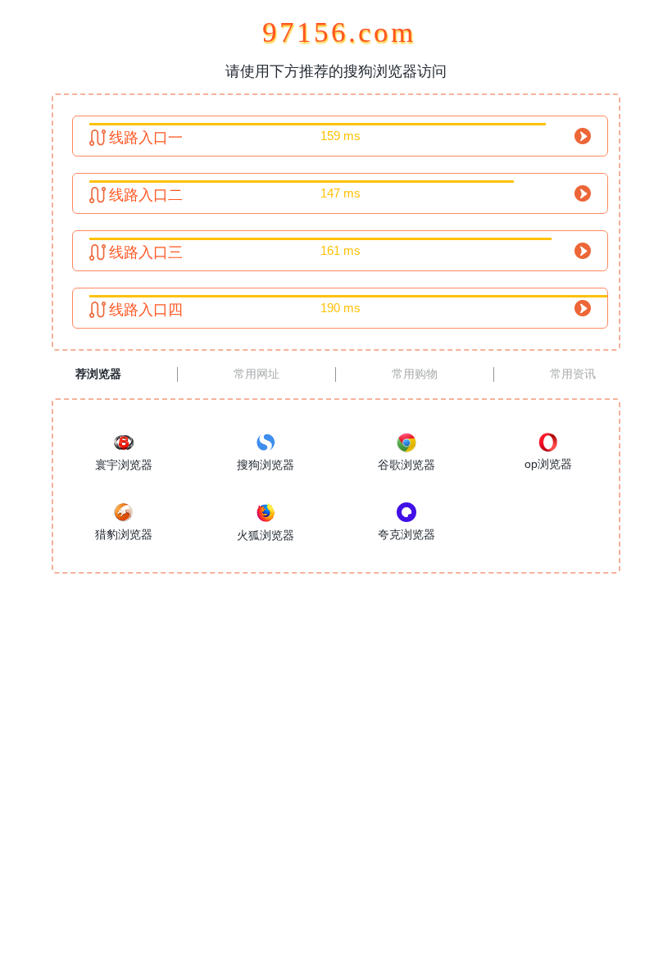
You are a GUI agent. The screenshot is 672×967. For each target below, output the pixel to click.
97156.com (336, 32)
